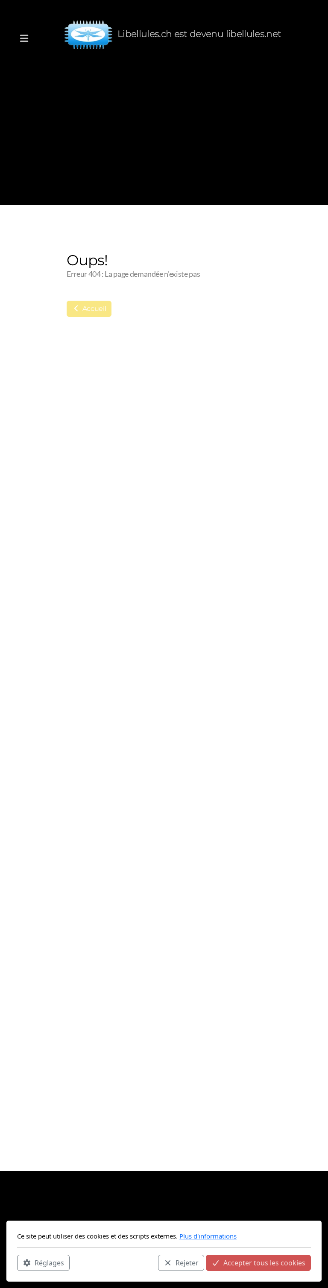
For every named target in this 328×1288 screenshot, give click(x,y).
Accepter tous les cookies (264, 1263)
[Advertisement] (164, 132)
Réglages (49, 1263)
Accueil (93, 309)
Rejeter (187, 1263)
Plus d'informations (208, 1236)
